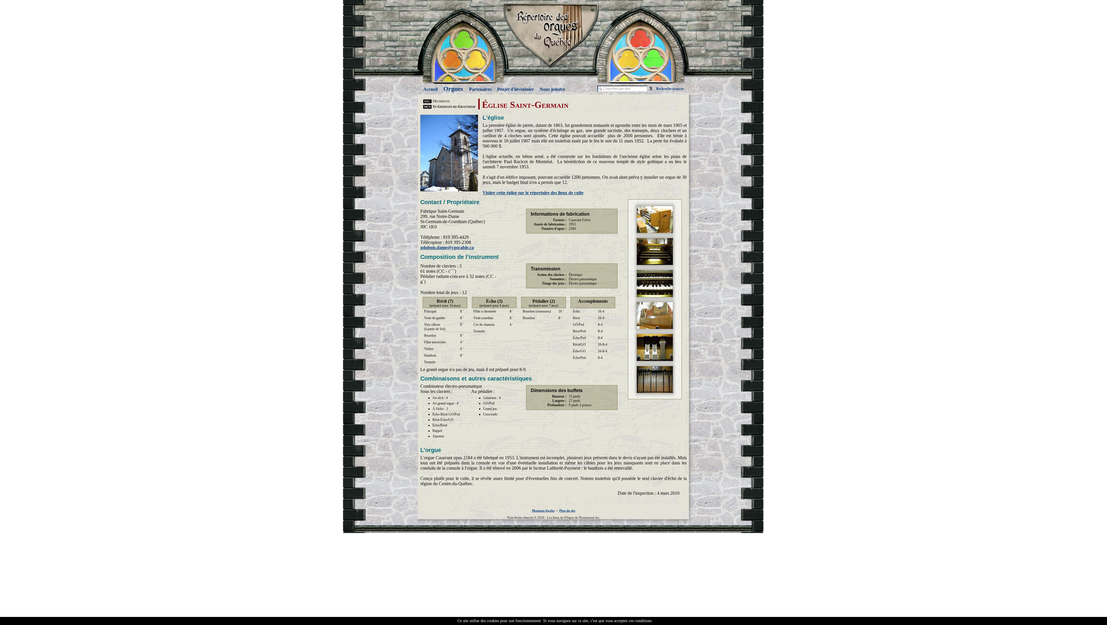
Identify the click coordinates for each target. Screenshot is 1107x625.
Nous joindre (552, 89)
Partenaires (480, 89)
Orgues (453, 88)
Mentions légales (543, 510)
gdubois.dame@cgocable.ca (447, 247)
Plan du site (567, 510)
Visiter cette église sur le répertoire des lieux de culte (533, 192)
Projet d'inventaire (515, 89)
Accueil (430, 89)
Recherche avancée (670, 89)
